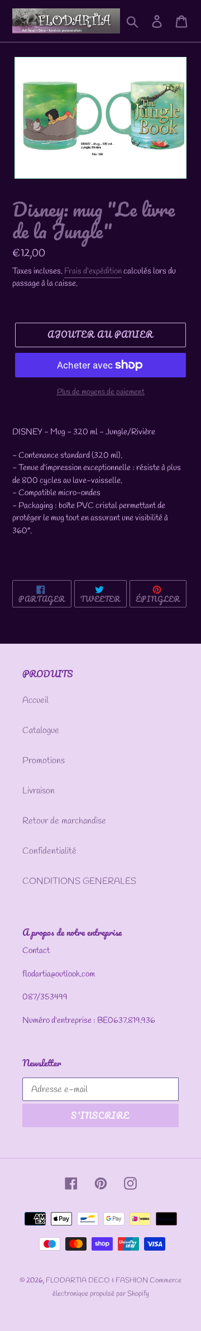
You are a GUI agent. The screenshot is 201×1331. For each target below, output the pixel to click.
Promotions (43, 761)
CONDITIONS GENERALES (79, 881)
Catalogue (40, 730)
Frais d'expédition (93, 271)
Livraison (38, 791)
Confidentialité (49, 851)
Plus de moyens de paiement (101, 392)
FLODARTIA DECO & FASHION (98, 1280)
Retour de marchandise (64, 821)
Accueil (35, 700)
